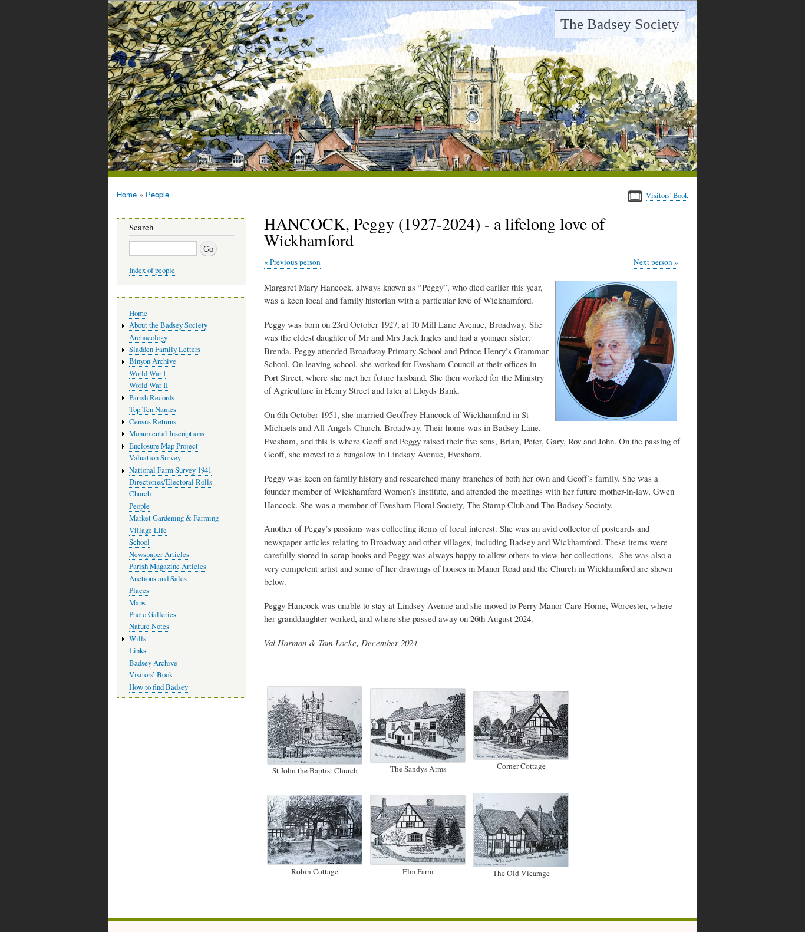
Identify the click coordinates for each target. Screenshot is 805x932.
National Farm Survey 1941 (170, 470)
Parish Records (151, 398)
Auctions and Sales (158, 579)
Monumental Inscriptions (166, 434)
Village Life (148, 530)
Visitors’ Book (151, 675)
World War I (147, 373)
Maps (137, 603)
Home (127, 194)
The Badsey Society (619, 23)
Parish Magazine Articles (167, 566)
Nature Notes (149, 626)
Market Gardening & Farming (174, 518)
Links (137, 651)
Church (140, 494)
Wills (137, 639)
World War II (148, 385)
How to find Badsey (158, 687)
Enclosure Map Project (163, 446)
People (157, 194)
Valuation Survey (155, 458)
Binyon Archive (152, 361)
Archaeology (148, 337)
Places (139, 590)
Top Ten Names (152, 409)
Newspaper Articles (159, 554)
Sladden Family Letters (164, 349)
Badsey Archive (153, 663)
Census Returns (152, 422)
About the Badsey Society (168, 325)
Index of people (152, 270)
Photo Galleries (152, 615)
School (139, 542)
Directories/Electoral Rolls (170, 482)
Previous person (295, 261)
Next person (653, 261)
